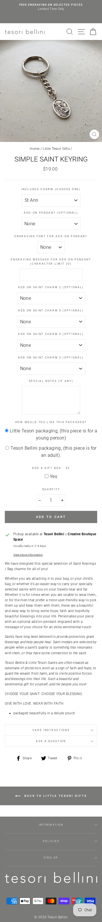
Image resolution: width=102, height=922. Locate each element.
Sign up (51, 857)
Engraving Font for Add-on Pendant (50, 236)
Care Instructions (51, 730)
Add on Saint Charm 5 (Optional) (51, 357)
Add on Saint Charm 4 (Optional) (51, 334)
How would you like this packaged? (51, 422)
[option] (51, 7)
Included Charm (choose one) (50, 189)
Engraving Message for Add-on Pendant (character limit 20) (51, 261)
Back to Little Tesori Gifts (55, 795)
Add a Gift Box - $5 (51, 468)
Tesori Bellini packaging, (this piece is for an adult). (53, 451)
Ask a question (51, 741)
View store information (28, 554)
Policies (51, 841)
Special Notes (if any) (51, 381)
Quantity (51, 489)
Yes (53, 476)
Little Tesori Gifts (56, 149)
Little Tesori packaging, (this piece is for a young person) (53, 434)
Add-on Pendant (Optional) (51, 212)
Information (51, 824)
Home (34, 149)
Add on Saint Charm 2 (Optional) (51, 287)
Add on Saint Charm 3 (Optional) (51, 310)
